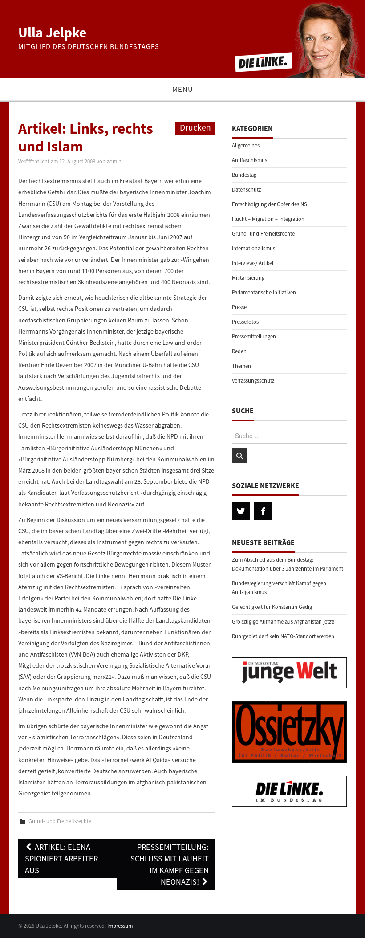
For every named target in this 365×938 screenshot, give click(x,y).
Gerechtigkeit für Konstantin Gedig (272, 607)
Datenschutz (246, 189)
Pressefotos (245, 321)
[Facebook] (263, 511)
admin (114, 161)
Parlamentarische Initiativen (264, 292)
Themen (241, 366)
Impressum (120, 925)
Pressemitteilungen (254, 336)
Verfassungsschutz (253, 380)
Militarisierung (248, 277)
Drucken (195, 127)
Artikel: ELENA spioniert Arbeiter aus (61, 858)
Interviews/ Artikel (252, 263)
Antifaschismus (249, 160)
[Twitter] (241, 511)
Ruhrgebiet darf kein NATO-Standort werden (283, 636)
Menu (182, 89)
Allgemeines (246, 145)
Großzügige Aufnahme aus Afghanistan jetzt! (283, 621)
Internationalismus (253, 248)
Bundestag (244, 174)
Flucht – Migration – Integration (268, 219)
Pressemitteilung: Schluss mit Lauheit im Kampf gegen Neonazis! (169, 864)
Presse (239, 307)
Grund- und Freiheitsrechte (59, 821)
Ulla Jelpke (52, 32)
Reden (239, 351)
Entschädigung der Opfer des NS (269, 204)
